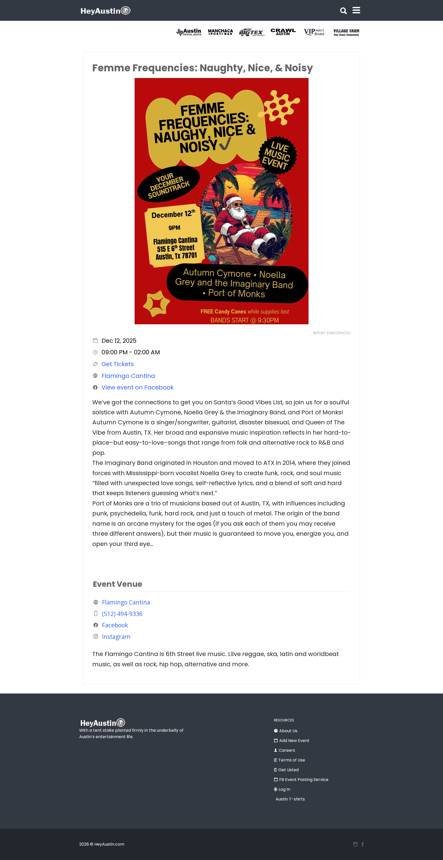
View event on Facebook (138, 387)
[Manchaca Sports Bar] (254, 32)
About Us (288, 731)
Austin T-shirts (290, 799)
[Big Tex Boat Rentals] (286, 32)
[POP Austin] (191, 32)
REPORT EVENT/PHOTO (332, 333)
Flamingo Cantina (128, 376)
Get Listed (288, 770)
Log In (284, 789)
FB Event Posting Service (303, 780)
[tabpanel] (191, 32)
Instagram (116, 636)
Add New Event (294, 741)
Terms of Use (291, 760)
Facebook (115, 625)
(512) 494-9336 (122, 613)
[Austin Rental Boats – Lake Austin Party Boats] (223, 32)
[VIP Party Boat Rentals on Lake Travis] (349, 32)
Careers (287, 750)
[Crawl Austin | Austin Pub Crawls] (318, 32)
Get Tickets (118, 364)
